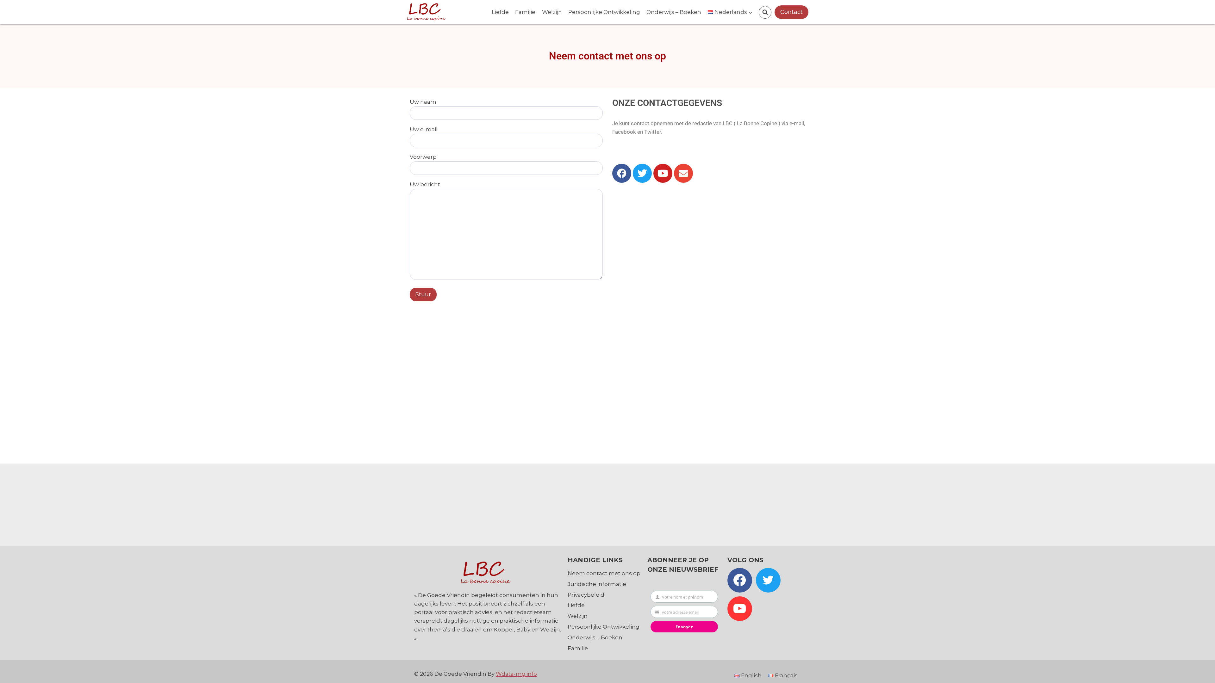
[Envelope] (683, 173)
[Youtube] (662, 173)
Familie (525, 12)
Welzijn (552, 12)
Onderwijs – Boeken (673, 12)
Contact (791, 12)
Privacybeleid (586, 595)
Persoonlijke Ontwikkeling (604, 12)
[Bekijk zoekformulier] (765, 12)
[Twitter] (642, 173)
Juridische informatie (597, 584)
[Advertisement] (607, 503)
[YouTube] (739, 608)
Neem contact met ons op (604, 573)
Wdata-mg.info (516, 674)
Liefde (500, 12)
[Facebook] (621, 173)
